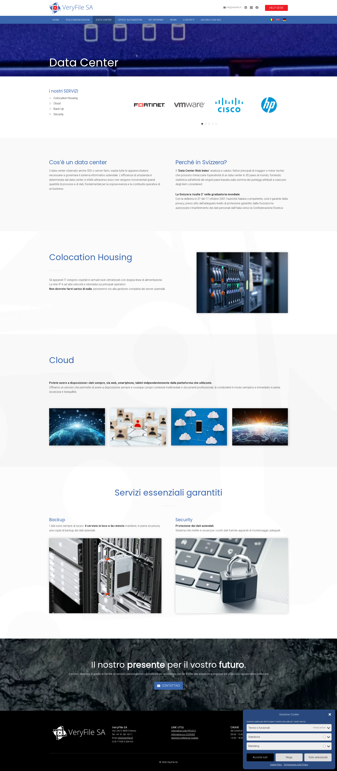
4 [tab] (212, 124)
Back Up (59, 108)
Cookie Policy (276, 764)
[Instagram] (251, 7)
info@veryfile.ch (125, 738)
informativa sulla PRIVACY (183, 730)
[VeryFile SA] (71, 8)
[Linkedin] (246, 7)
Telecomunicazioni (78, 19)
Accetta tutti (260, 757)
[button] (330, 714)
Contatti (188, 19)
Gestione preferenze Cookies (184, 738)
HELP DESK (276, 7)
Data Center (103, 19)
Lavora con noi (211, 19)
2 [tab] (205, 124)
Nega (289, 757)
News (173, 19)
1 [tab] (202, 124)
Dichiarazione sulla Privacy (296, 764)
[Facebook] (257, 7)
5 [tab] (216, 124)
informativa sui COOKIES (183, 734)
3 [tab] (209, 124)
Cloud (57, 103)
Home (55, 19)
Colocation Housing (66, 98)
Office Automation (130, 19)
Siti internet (156, 19)
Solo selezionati (318, 757)
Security (59, 114)
